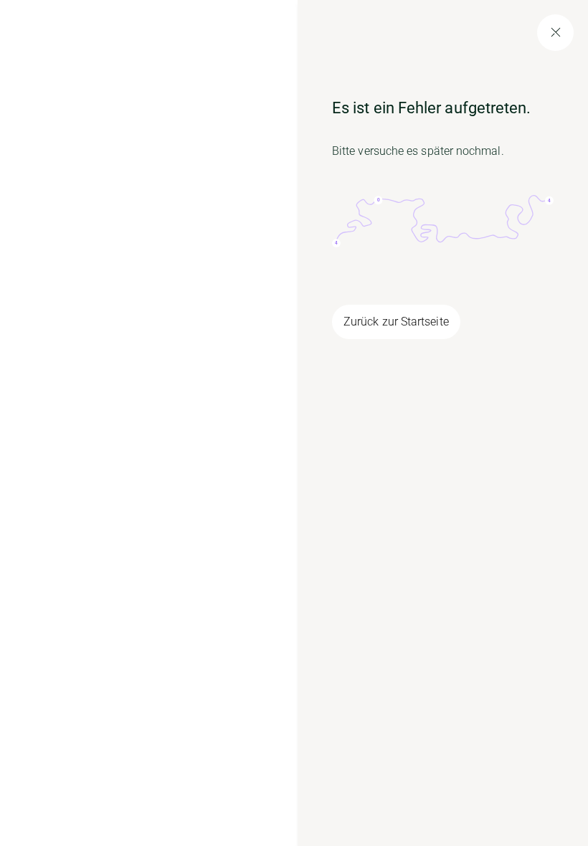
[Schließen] (555, 32)
